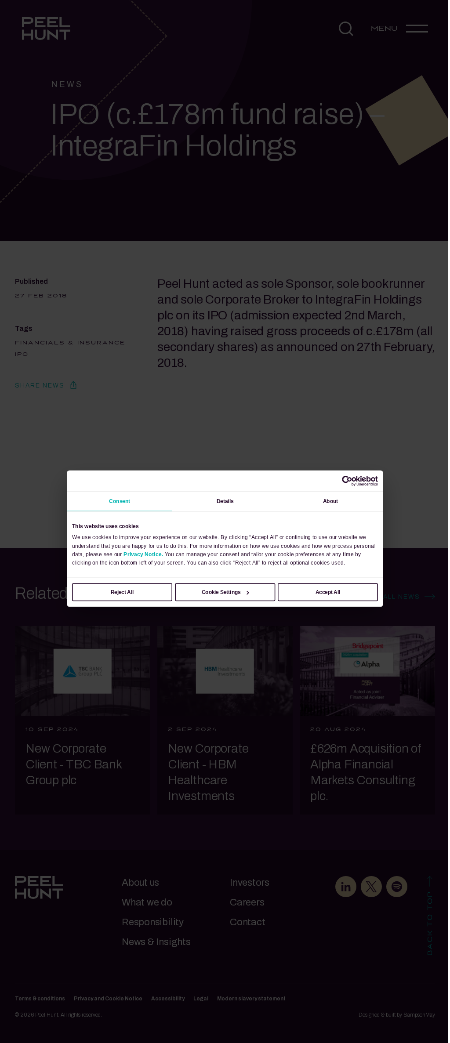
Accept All (328, 592)
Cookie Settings (221, 592)
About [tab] (330, 501)
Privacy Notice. (143, 554)
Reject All (122, 592)
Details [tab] (225, 501)
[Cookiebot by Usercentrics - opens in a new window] (347, 481)
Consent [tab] (119, 501)
